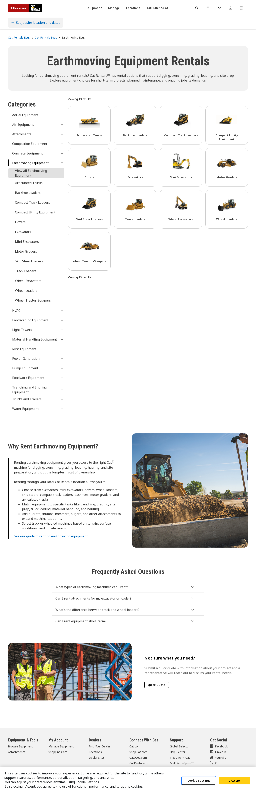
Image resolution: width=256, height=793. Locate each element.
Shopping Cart (57, 752)
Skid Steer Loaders (29, 261)
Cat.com (134, 746)
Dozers (20, 222)
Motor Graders (26, 251)
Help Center (177, 752)
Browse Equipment (20, 746)
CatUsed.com (138, 757)
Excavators (23, 232)
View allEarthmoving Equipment (31, 173)
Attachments (16, 752)
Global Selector (180, 746)
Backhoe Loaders (28, 192)
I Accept (234, 781)
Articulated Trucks (29, 183)
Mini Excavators (27, 241)
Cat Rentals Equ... (19, 37)
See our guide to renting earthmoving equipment (51, 536)
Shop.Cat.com (138, 752)
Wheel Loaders (26, 290)
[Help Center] (208, 8)
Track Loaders (25, 271)
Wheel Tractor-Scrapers (33, 300)
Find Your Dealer (99, 746)
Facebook (221, 746)
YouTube (220, 757)
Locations (95, 752)
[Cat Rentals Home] (25, 8)
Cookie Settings (198, 781)
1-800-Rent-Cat (180, 757)
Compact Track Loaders (32, 202)
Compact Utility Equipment (35, 212)
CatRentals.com (139, 763)
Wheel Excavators (28, 281)
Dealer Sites (97, 757)
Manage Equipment (61, 746)
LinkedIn (220, 752)
